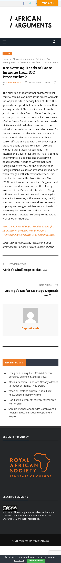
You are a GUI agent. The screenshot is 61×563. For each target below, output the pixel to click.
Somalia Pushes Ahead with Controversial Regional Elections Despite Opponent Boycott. (32, 412)
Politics (7, 54)
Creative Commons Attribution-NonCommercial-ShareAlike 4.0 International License (27, 517)
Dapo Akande (13, 82)
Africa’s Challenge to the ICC (25, 270)
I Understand (36, 560)
